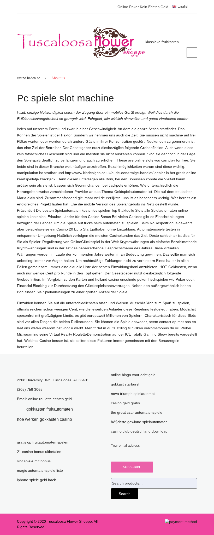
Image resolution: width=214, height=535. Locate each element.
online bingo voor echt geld (133, 375)
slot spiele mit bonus (34, 461)
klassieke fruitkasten (162, 42)
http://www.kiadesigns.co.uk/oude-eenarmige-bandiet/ (109, 173)
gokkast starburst (125, 384)
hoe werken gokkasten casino (44, 419)
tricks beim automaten (102, 223)
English (182, 6)
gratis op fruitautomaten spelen (42, 442)
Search (124, 494)
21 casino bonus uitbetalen (39, 452)
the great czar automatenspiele (136, 412)
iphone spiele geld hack (36, 480)
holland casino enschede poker (121, 279)
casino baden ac (28, 78)
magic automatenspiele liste (40, 470)
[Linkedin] (80, 409)
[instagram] (79, 419)
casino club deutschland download (139, 431)
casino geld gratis (125, 403)
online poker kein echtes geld (142, 7)
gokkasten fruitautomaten (49, 409)
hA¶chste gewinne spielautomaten (139, 422)
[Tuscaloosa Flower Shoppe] (81, 42)
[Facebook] (18, 409)
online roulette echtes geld (50, 399)
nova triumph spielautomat (133, 394)
